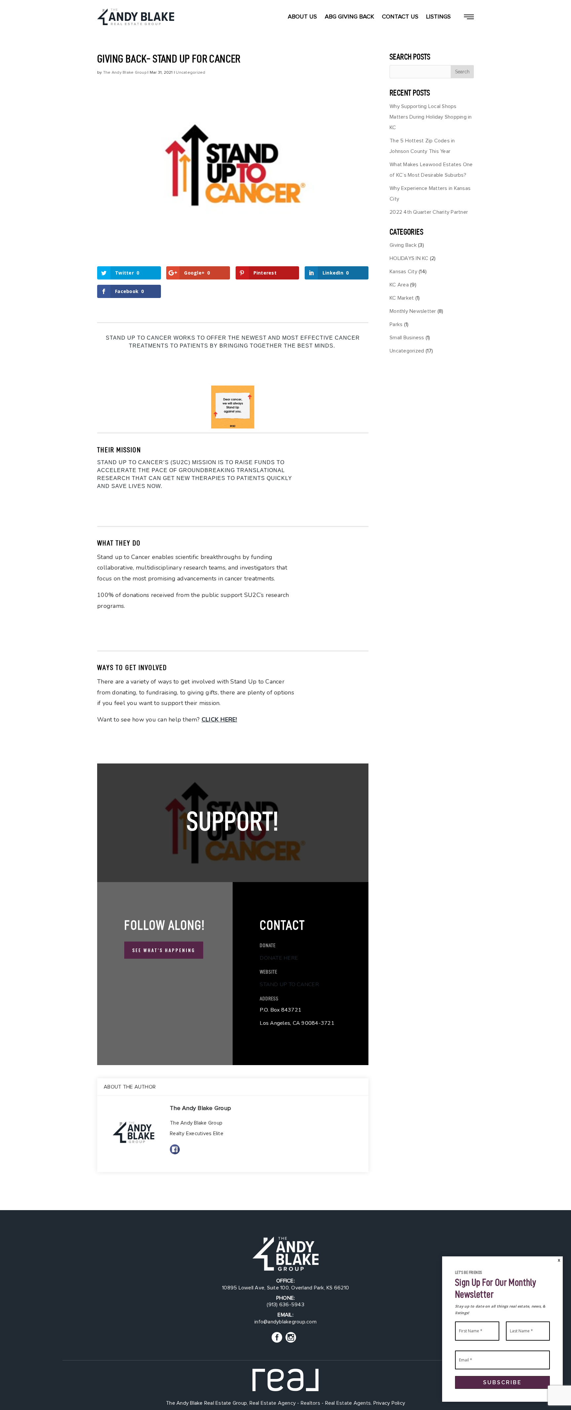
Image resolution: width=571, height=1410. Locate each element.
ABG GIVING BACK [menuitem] (349, 17)
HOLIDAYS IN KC (409, 258)
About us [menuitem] (302, 17)
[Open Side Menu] (469, 16)
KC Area (399, 284)
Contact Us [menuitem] (400, 17)
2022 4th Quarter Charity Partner (429, 212)
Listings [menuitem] (438, 17)
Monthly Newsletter (413, 311)
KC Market (402, 298)
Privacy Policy (389, 1403)
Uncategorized (190, 73)
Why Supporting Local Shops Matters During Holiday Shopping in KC (431, 117)
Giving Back (403, 245)
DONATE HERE (279, 958)
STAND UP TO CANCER (289, 984)
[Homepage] (135, 17)
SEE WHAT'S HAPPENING (163, 949)
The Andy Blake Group (124, 73)
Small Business (407, 337)
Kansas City (403, 271)
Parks (396, 324)
